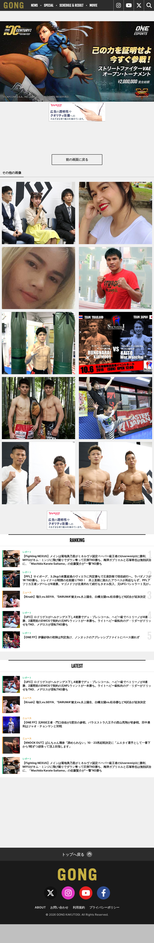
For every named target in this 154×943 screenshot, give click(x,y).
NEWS (34, 5)
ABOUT (40, 907)
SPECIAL (48, 5)
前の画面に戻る (77, 159)
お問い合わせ (59, 907)
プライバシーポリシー (104, 907)
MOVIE (93, 5)
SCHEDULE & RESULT (71, 5)
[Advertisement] (77, 812)
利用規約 (79, 907)
